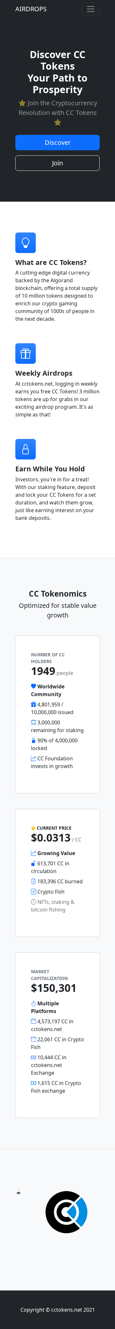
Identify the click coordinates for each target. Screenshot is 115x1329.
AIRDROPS (31, 8)
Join (57, 163)
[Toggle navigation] (91, 9)
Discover (58, 142)
